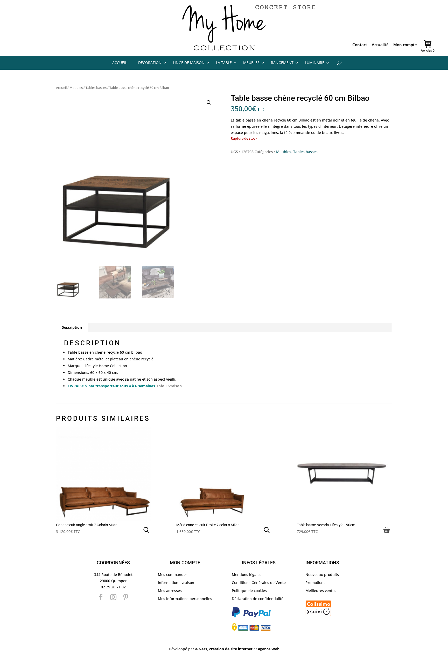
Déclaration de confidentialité (257, 598)
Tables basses (96, 87)
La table (224, 62)
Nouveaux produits (322, 574)
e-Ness (201, 648)
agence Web (268, 648)
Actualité (380, 45)
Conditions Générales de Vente (259, 582)
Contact (359, 45)
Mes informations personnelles (185, 598)
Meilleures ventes (320, 590)
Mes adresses (170, 590)
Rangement (282, 62)
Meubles (251, 62)
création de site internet (231, 648)
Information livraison (176, 582)
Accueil (119, 62)
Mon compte (405, 45)
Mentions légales (246, 574)
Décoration (150, 62)
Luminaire (314, 62)
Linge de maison (189, 62)
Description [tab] (71, 327)
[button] (209, 102)
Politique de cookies (249, 590)
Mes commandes (172, 574)
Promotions (315, 582)
